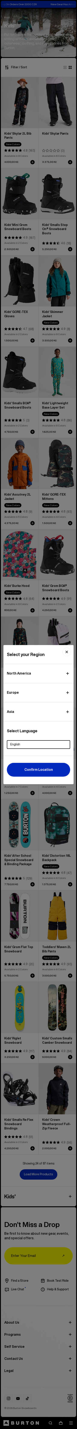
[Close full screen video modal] (66, 652)
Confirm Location (38, 769)
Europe (13, 692)
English (15, 744)
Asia (10, 711)
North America (19, 673)
